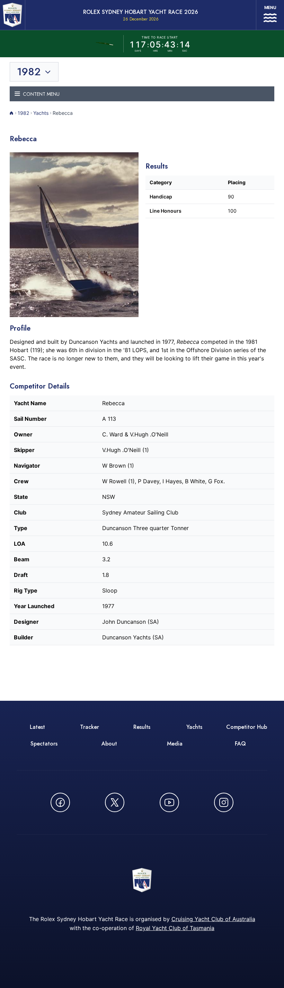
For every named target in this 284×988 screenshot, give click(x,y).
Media (175, 744)
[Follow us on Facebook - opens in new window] (60, 802)
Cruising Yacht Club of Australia (213, 918)
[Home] (12, 113)
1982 (23, 113)
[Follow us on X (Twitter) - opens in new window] (114, 802)
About (109, 744)
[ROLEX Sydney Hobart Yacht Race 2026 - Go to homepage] (12, 15)
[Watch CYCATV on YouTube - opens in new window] (169, 802)
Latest (37, 727)
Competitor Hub (246, 727)
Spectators (43, 744)
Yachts (40, 113)
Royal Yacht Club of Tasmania (175, 928)
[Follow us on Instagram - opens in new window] (223, 802)
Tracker (89, 727)
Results (141, 727)
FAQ (240, 744)
